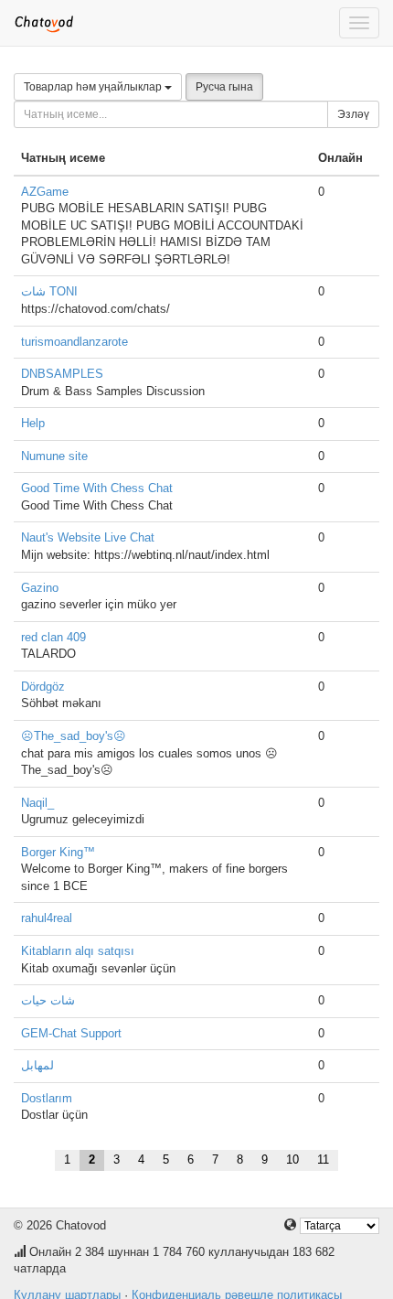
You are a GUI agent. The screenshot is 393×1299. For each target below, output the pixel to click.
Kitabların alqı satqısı (77, 951)
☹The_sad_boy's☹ (73, 736)
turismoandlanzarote (74, 342)
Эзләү (353, 114)
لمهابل (37, 1065)
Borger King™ (58, 852)
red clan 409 (53, 637)
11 (323, 1159)
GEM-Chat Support (71, 1033)
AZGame (45, 192)
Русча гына (224, 87)
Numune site (54, 456)
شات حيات (48, 1000)
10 (292, 1159)
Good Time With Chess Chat (97, 488)
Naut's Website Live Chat (87, 537)
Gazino (39, 588)
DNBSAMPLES (62, 374)
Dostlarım (46, 1098)
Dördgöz (43, 686)
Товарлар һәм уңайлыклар (94, 87)
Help (33, 423)
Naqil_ (37, 803)
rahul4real (46, 918)
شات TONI (49, 291)
